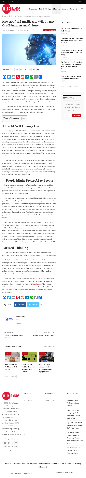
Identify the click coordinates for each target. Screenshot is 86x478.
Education (56, 9)
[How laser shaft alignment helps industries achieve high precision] (46, 357)
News (18, 1)
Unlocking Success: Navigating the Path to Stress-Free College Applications (72, 41)
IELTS (41, 9)
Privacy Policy (44, 463)
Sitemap (78, 463)
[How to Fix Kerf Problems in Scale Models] (12, 357)
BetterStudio (68, 472)
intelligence (37, 284)
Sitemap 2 (43, 467)
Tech (45, 30)
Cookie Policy (15, 463)
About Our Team (57, 463)
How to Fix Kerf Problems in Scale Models (73, 403)
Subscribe (77, 115)
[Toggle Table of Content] (22, 118)
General (65, 9)
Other (72, 9)
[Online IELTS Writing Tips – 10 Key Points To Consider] (29, 357)
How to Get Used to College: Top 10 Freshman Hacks (73, 450)
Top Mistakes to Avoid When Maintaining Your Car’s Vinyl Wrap (71, 52)
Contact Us (32, 9)
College (48, 9)
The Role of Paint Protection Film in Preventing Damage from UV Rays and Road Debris (75, 438)
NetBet (28, 102)
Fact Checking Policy (30, 463)
